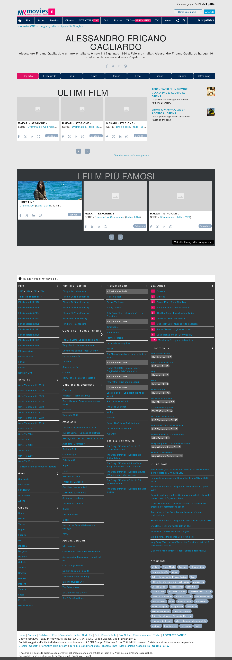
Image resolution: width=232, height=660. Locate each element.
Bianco (66, 508)
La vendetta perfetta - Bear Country (80, 350)
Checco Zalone (159, 586)
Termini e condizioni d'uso (85, 645)
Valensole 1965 (70, 414)
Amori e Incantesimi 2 (117, 401)
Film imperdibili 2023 (29, 318)
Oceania (67, 390)
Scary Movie (169, 567)
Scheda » (52, 135)
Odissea (161, 296)
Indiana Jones (184, 601)
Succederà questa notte (74, 492)
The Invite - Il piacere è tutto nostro (80, 427)
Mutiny (110, 412)
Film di (21, 361)
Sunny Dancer (114, 307)
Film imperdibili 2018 (29, 345)
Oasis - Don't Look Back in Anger (123, 422)
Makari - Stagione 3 (32, 123)
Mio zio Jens (69, 546)
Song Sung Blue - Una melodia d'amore (171, 443)
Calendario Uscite (69, 635)
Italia (91, 126)
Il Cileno (67, 361)
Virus (171, 601)
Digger (66, 519)
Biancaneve (198, 581)
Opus (193, 576)
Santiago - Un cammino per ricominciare (83, 438)
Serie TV (87, 635)
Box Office (125, 635)
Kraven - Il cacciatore (161, 452)
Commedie (23, 478)
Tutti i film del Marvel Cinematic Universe (172, 616)
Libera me (27, 202)
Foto (138, 76)
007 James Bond (203, 596)
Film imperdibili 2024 (29, 312)
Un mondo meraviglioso (119, 343)
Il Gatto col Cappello (73, 481)
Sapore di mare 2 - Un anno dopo (167, 434)
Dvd (97, 635)
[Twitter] (113, 66)
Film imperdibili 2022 (29, 323)
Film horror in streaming (74, 323)
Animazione (24, 495)
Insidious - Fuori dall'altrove (76, 395)
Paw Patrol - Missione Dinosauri (123, 381)
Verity (65, 533)
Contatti (33, 645)
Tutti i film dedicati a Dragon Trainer (169, 576)
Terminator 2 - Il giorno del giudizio (176, 340)
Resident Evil (69, 449)
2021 (143, 126)
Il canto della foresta (73, 503)
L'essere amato (70, 514)
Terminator (186, 626)
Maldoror (67, 409)
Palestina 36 (69, 459)
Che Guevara (170, 626)
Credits (23, 645)
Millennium (192, 606)
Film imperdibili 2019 (29, 340)
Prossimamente (142, 635)
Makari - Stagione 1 (121, 123)
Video (160, 76)
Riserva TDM (109, 645)
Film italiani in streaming (75, 318)
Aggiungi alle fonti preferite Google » (62, 26)
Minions (155, 567)
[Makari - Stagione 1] (126, 109)
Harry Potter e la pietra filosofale (79, 377)
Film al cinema (25, 356)
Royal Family (158, 591)
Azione (21, 500)
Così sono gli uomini (73, 565)
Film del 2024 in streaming (76, 302)
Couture (67, 372)
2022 (99, 126)
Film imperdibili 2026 (29, 302)
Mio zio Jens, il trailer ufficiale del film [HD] (172, 536)
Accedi (209, 12)
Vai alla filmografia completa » (131, 155)
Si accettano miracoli (161, 398)
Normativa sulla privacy (54, 645)
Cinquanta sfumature (162, 596)
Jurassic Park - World (200, 591)
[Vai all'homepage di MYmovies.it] (36, 14)
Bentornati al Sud (71, 476)
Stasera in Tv (109, 635)
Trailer (157, 635)
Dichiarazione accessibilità (134, 645)
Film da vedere (25, 350)
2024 (137, 217)
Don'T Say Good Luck (73, 597)
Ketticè (110, 348)
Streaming (204, 76)
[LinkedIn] (119, 66)
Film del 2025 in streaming (76, 296)
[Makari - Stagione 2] (82, 109)
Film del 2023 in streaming (76, 307)
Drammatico (35, 126)
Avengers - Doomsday (74, 443)
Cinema (182, 76)
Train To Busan (114, 296)
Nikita (154, 380)
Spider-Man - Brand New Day (171, 302)
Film (54, 635)
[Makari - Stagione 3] (38, 109)
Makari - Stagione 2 (76, 123)
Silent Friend (113, 332)
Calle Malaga (69, 454)
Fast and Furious (181, 611)
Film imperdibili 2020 (29, 334)
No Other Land (158, 389)
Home (22, 635)
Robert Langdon (159, 606)
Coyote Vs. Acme (115, 302)
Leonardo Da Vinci (177, 591)
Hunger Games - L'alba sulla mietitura (82, 432)
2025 (35, 291)
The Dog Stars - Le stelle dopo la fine (81, 339)
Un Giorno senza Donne (75, 592)
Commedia (49, 126)
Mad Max (156, 626)
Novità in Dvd (25, 372)
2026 (28, 291)
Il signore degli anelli (162, 621)
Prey (153, 371)
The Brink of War (71, 587)
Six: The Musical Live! (73, 581)
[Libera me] (50, 190)
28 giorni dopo (197, 567)
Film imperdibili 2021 (29, 329)
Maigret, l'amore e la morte (76, 570)
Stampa (116, 76)
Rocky (198, 626)
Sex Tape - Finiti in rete (162, 416)
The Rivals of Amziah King (76, 576)
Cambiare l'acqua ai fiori (75, 487)
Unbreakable (201, 601)
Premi (71, 76)
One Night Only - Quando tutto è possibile (178, 323)
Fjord (65, 470)
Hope (65, 465)
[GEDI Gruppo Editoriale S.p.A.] (198, 4)
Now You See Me (160, 572)
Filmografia (49, 76)
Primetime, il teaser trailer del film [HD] (170, 531)
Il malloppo (112, 326)
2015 (47, 205)
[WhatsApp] (125, 66)
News (94, 76)
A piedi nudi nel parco (162, 407)
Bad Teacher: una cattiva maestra (167, 425)
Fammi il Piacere (115, 337)
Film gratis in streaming (74, 291)
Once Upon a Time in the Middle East (81, 551)
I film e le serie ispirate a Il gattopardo (170, 581)
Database (44, 635)
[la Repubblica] (209, 4)
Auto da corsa (159, 601)
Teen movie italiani (161, 611)
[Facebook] (107, 66)
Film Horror (24, 489)
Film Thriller (24, 484)
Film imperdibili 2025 (29, 307)
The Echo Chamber (116, 406)
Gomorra (183, 567)
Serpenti (111, 417)
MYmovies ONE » (27, 26)
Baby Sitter (192, 586)
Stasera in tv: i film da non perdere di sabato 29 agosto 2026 (181, 520)
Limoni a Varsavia (72, 356)
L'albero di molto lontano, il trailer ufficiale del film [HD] (178, 550)
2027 (20, 291)
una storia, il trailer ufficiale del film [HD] (171, 525)
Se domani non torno (73, 497)
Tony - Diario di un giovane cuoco (79, 345)
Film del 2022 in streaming (76, 312)
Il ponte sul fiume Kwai (162, 362)
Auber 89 (111, 433)
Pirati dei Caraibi (184, 596)
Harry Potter (177, 606)
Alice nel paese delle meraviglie (190, 621)
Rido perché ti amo (160, 353)
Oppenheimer (176, 586)
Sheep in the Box (71, 366)
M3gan (175, 572)
